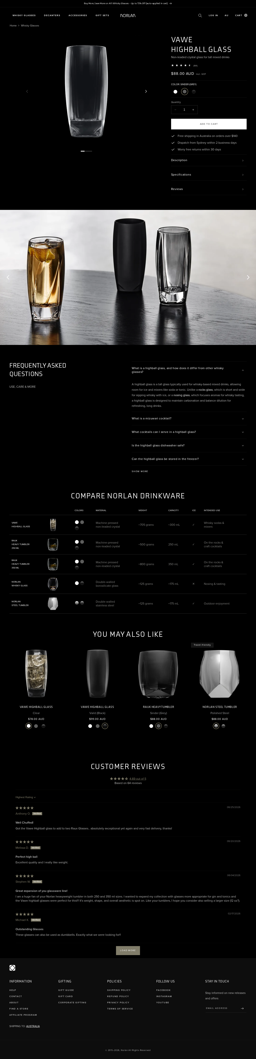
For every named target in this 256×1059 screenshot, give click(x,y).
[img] (25, 808)
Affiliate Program (23, 1015)
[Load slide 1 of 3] (83, 151)
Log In (213, 15)
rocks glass (205, 390)
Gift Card (65, 996)
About (14, 1002)
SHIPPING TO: (24, 1026)
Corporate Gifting (72, 1002)
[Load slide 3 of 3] (90, 151)
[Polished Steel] (77, 602)
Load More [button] (128, 950)
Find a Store (18, 1008)
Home (13, 25)
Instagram (164, 996)
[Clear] (175, 92)
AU (227, 15)
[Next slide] (248, 277)
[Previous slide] (8, 277)
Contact (15, 996)
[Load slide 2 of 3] (86, 151)
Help (12, 990)
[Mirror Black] (82, 602)
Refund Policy (118, 996)
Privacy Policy (118, 1002)
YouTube (162, 1002)
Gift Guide (66, 990)
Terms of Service (120, 1008)
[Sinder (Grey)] (184, 92)
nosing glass (182, 395)
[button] (24, 15)
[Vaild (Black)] (193, 92)
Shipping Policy (119, 990)
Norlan (124, 1050)
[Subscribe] (242, 1008)
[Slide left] (27, 91)
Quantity (176, 102)
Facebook (163, 990)
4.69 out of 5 (137, 779)
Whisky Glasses (30, 25)
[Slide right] (146, 91)
